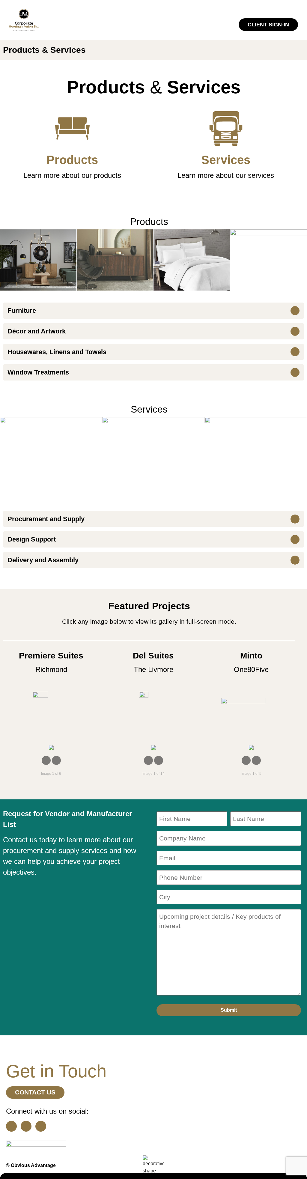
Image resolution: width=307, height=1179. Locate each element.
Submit (229, 1010)
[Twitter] (11, 1126)
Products (72, 159)
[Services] (226, 128)
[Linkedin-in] (26, 1126)
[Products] (72, 128)
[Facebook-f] (40, 1126)
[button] (195, 26)
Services (225, 159)
